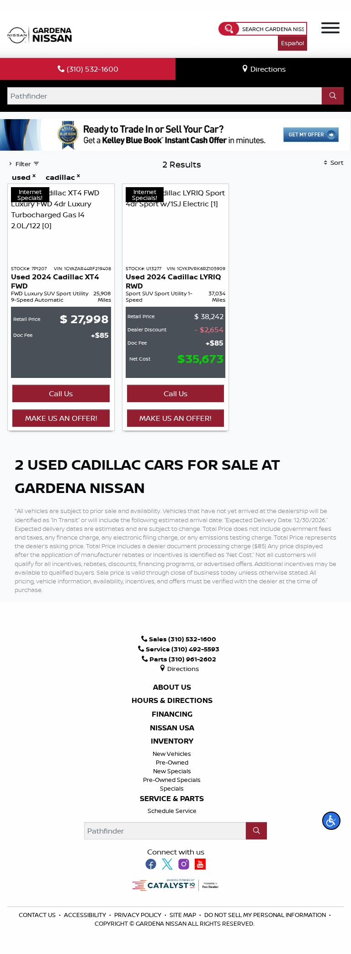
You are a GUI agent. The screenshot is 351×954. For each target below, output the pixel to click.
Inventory (172, 741)
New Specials (172, 771)
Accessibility (85, 915)
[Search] (333, 96)
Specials (172, 788)
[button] (331, 821)
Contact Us (38, 915)
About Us (172, 687)
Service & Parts (172, 799)
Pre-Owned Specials (172, 780)
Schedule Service (172, 811)
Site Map (183, 915)
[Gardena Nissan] (41, 34)
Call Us (61, 393)
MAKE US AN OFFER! (61, 418)
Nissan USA (172, 728)
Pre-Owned (172, 762)
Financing (172, 714)
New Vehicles (172, 754)
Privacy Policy (138, 915)
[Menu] (330, 29)
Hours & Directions (172, 701)
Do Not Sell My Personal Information (265, 915)
